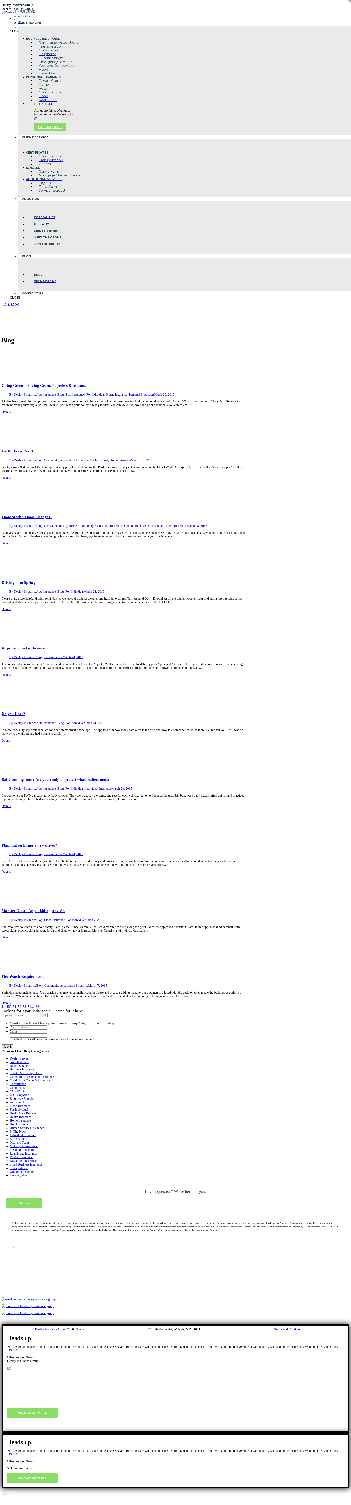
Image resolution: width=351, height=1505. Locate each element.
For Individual (95, 394)
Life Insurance (19, 1139)
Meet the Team (19, 1142)
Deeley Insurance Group (50, 1329)
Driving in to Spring (18, 582)
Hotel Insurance (20, 1124)
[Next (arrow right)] (7, 1494)
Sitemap (81, 1329)
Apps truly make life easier (24, 648)
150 (8, 1006)
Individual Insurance (98, 788)
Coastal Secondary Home (60, 526)
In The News (18, 1131)
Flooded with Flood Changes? (27, 517)
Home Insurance (116, 394)
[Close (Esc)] (3, 1491)
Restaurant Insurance (23, 1160)
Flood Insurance (176, 526)
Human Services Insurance (27, 1128)
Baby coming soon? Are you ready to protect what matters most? (56, 779)
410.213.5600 (11, 304)
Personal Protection (141, 394)
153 (23, 1006)
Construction (18, 1084)
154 (28, 1006)
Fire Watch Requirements (23, 976)
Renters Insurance (21, 1157)
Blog (60, 394)
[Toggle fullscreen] (11, 1491)
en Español (17, 1102)
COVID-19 (17, 1091)
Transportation (53, 657)
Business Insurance (22, 1069)
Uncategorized (19, 1175)
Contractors (17, 1087)
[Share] (7, 1491)
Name (13, 1031)
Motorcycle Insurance (24, 1146)
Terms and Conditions (288, 1329)
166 (36, 1006)
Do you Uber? (13, 714)
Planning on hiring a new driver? (29, 845)
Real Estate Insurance (23, 1153)
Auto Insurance (46, 394)
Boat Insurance (75, 394)
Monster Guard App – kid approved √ (33, 911)
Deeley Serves (19, 1058)
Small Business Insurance (26, 1164)
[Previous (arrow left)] (3, 1494)
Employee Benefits (22, 1098)
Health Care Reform (23, 1113)
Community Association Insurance (66, 460)
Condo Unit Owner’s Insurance (30, 1080)
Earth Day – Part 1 (18, 451)
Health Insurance (20, 1117)
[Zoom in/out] (15, 1491)
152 (18, 1006)
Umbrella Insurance (22, 1171)
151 (13, 1006)
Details (6, 412)
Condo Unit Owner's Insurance (144, 526)
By (22, 394)
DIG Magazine (19, 1095)
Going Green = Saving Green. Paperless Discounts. (44, 385)
